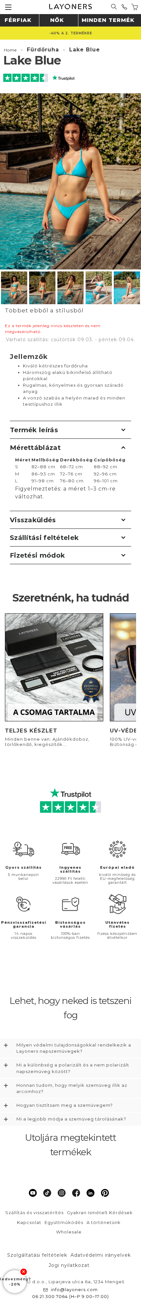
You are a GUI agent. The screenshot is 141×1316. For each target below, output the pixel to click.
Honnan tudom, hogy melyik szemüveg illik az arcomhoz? (71, 1088)
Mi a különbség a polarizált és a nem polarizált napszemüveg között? (72, 1068)
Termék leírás (34, 430)
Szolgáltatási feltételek (37, 1255)
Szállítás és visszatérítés (34, 1212)
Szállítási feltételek (44, 538)
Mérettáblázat (35, 448)
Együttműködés (64, 1222)
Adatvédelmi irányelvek (100, 1255)
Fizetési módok (37, 555)
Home (10, 49)
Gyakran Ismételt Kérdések (100, 1212)
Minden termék (108, 20)
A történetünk (104, 1222)
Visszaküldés (33, 520)
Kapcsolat (29, 1222)
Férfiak (18, 20)
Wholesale (69, 1231)
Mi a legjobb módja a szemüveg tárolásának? (71, 1118)
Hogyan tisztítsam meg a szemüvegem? (64, 1105)
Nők (57, 20)
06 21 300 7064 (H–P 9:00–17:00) (70, 1296)
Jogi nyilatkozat (69, 1265)
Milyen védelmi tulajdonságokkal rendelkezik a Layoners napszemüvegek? (73, 1048)
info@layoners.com (74, 1289)
